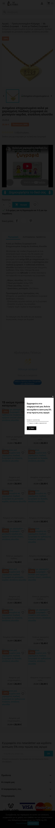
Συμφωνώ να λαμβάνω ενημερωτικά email (37, 423)
